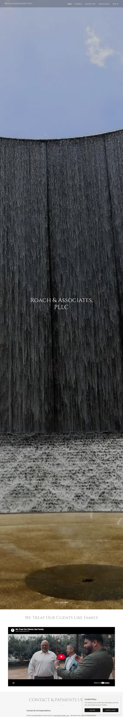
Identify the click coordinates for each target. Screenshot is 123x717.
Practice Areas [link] (104, 4)
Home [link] (70, 4)
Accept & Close (111, 710)
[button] (115, 4)
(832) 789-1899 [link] (61, 602)
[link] (19, 4)
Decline (92, 710)
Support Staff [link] (90, 4)
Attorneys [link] (78, 4)
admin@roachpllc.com (61, 715)
